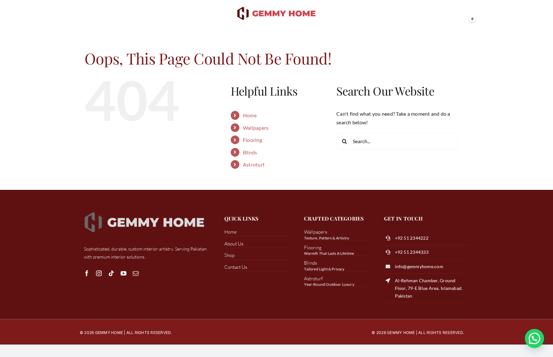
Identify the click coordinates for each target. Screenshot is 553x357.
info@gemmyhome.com (419, 266)
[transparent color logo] (277, 7)
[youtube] (123, 273)
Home (250, 115)
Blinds (250, 152)
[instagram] (99, 273)
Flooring (252, 140)
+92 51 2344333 (412, 252)
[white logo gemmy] (144, 211)
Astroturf (253, 164)
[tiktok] (111, 273)
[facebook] (87, 273)
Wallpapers (255, 128)
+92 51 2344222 (412, 238)
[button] (534, 338)
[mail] (136, 273)
